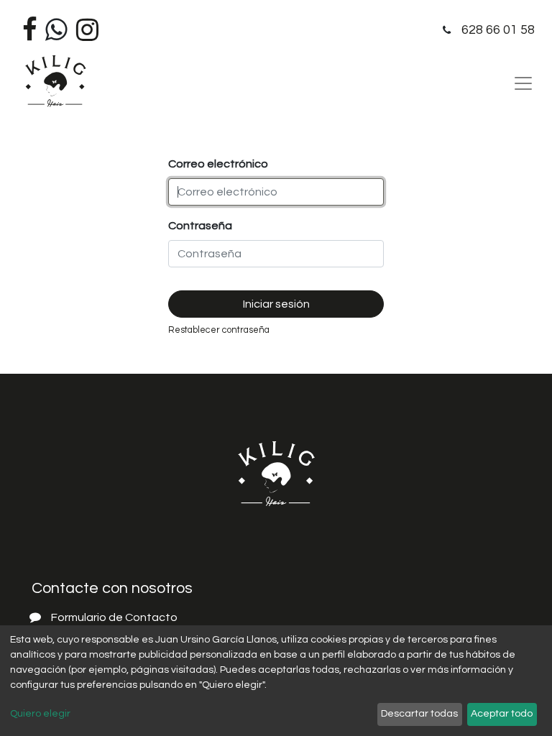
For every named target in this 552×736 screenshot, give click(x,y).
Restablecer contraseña (219, 330)
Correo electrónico (218, 164)
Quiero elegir (40, 714)
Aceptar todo (502, 714)
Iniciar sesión (276, 304)
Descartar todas (419, 714)
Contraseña (200, 225)
